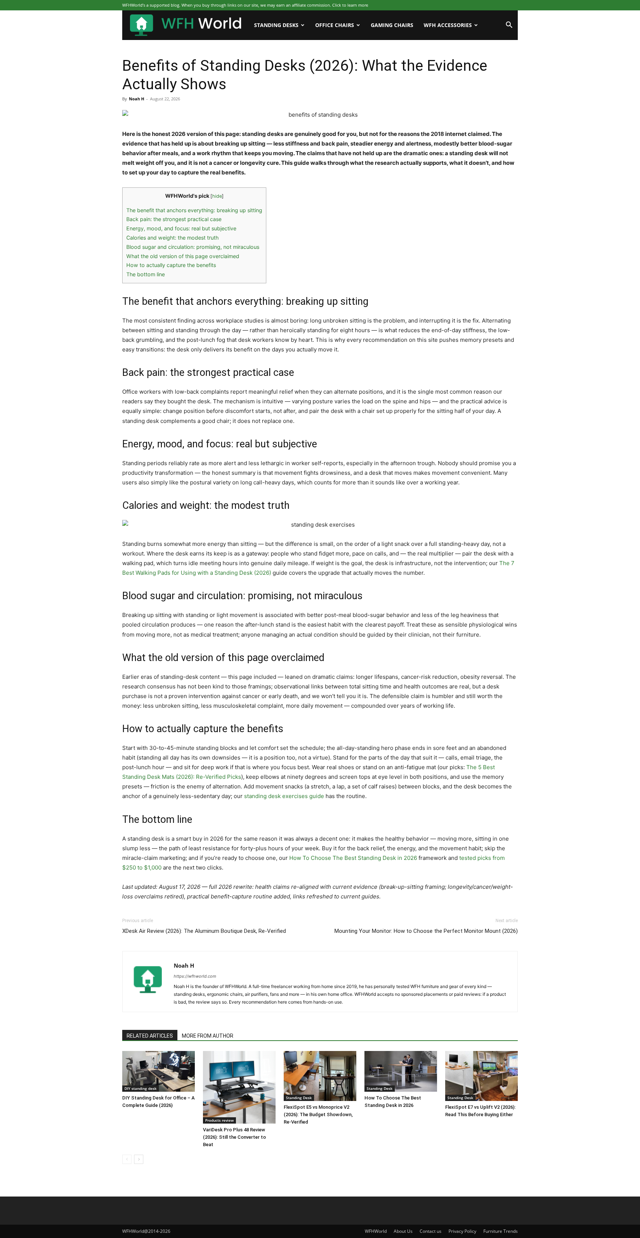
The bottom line (145, 274)
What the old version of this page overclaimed (182, 256)
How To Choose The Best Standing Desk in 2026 (353, 857)
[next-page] (138, 1159)
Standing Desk (299, 1097)
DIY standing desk (140, 1088)
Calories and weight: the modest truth (172, 237)
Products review (219, 1120)
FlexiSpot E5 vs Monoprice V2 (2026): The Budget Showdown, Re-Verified (318, 1114)
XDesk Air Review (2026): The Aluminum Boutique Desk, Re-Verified (204, 931)
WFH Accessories (448, 25)
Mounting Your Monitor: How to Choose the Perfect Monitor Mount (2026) (426, 931)
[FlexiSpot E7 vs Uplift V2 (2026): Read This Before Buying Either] (481, 1076)
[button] (509, 25)
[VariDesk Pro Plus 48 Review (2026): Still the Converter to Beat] (239, 1087)
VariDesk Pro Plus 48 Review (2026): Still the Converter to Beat (234, 1137)
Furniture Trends (500, 1231)
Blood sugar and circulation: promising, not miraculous (192, 247)
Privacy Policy (462, 1231)
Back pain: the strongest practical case (173, 219)
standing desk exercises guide (284, 796)
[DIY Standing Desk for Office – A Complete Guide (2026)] (158, 1071)
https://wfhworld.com (195, 976)
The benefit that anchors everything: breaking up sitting (194, 210)
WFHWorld (376, 1231)
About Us (403, 1231)
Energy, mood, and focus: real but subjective (181, 228)
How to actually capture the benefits (171, 265)
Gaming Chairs (392, 25)
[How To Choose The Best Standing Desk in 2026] (400, 1071)
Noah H (136, 98)
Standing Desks (276, 25)
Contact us (430, 1231)
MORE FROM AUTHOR (207, 1036)
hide (217, 196)
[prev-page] (126, 1159)
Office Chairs (334, 25)
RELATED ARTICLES (150, 1036)
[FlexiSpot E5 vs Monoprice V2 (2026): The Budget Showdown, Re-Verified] (320, 1076)
